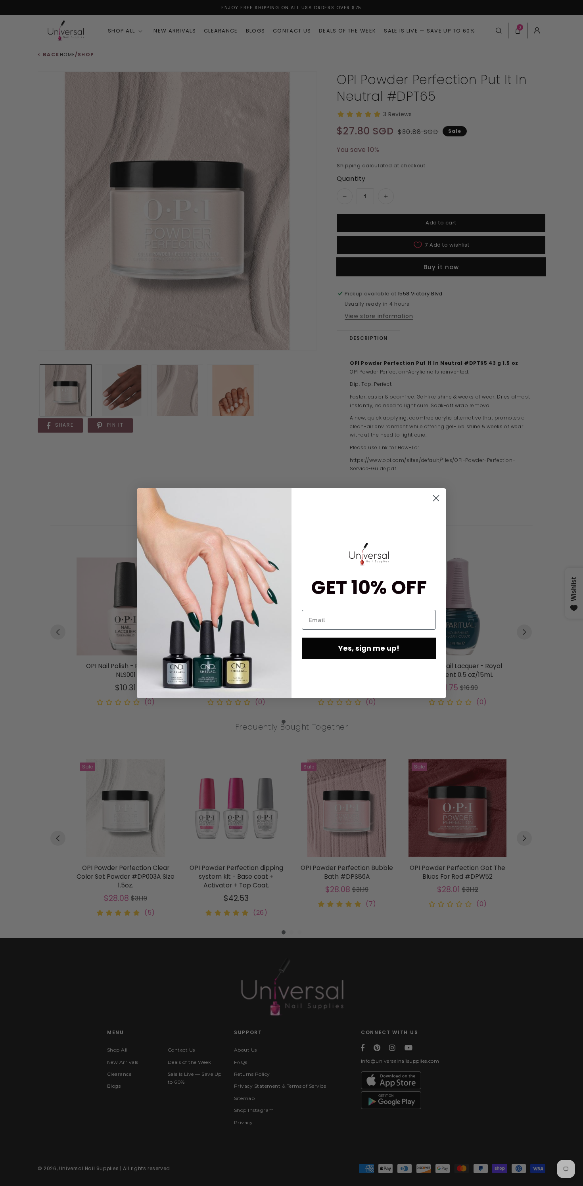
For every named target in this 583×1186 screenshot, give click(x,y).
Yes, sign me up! (368, 648)
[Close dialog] (436, 498)
